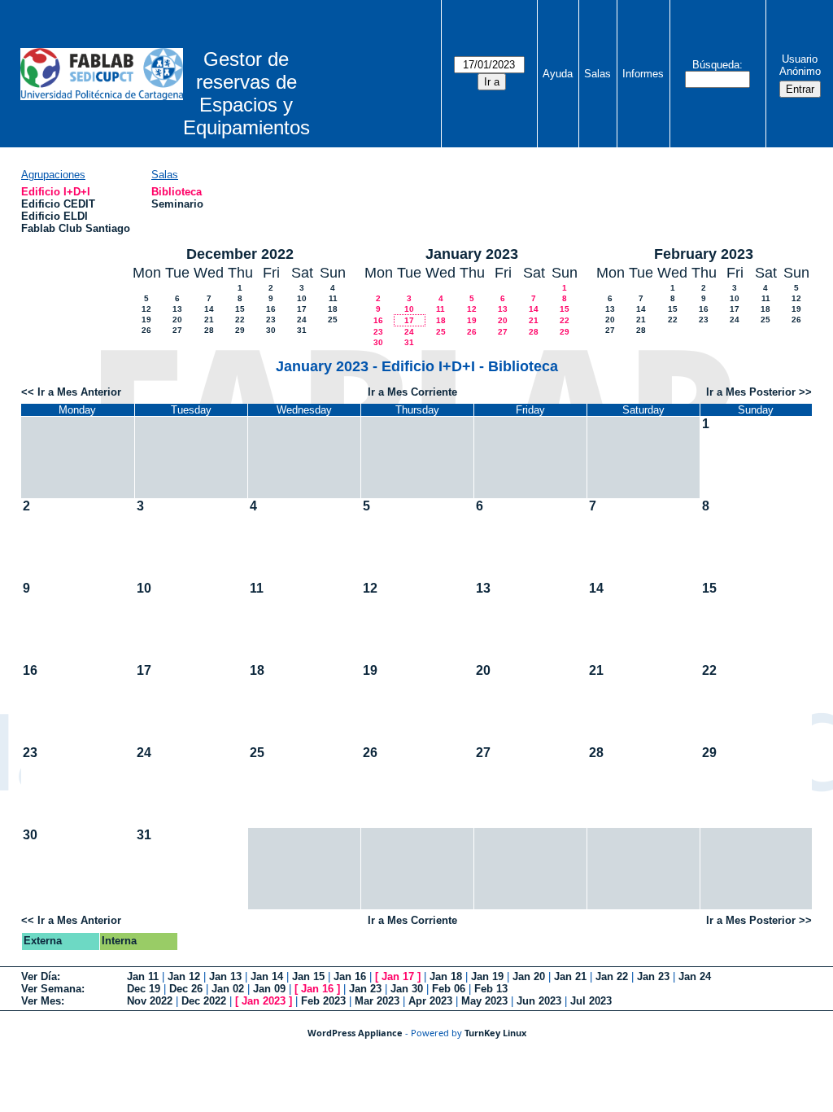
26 (146, 330)
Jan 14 (267, 976)
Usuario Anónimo (800, 65)
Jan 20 (528, 976)
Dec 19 (143, 989)
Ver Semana (51, 989)
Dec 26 (186, 989)
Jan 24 (694, 976)
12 (146, 308)
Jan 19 (487, 976)
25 (333, 319)
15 (240, 308)
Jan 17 (398, 976)
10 (302, 298)
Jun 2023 (539, 1001)
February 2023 (703, 254)
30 (271, 330)
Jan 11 (143, 976)
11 (333, 298)
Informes (643, 74)
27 (177, 330)
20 (177, 319)
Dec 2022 (203, 1001)
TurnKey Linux (495, 1033)
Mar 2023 (377, 1001)
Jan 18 (446, 976)
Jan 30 (406, 989)
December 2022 (240, 254)
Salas (597, 74)
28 (209, 330)
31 (302, 330)
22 (240, 319)
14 (209, 308)
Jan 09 (269, 989)
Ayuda (558, 74)
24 (302, 319)
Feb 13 (491, 989)
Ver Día (39, 976)
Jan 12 (184, 976)
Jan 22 (611, 976)
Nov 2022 (149, 1001)
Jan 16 (350, 976)
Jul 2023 (591, 1001)
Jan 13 (225, 976)
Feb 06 (448, 989)
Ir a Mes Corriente (412, 392)
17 (302, 308)
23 (271, 319)
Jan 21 (570, 976)
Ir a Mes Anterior (79, 392)
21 (209, 319)
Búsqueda (715, 65)
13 (177, 308)
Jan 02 (228, 989)
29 (240, 330)
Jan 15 (308, 976)
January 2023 (471, 254)
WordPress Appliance (355, 1033)
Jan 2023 (264, 1001)
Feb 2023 (323, 1001)
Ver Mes (41, 1001)
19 (146, 319)
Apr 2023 (430, 1001)
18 (333, 308)
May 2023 (484, 1001)
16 (271, 308)
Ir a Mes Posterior (751, 392)
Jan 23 (653, 976)
